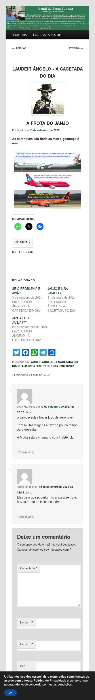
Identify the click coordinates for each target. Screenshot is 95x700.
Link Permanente (63, 366)
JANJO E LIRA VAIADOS (58, 290)
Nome (26, 622)
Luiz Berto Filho (32, 366)
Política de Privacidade (50, 680)
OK (10, 693)
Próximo (76, 48)
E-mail (26, 644)
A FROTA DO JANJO (47, 123)
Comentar (26, 452)
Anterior (19, 48)
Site (22, 666)
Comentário (29, 568)
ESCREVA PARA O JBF (47, 34)
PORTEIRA (20, 34)
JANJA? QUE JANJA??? (21, 320)
